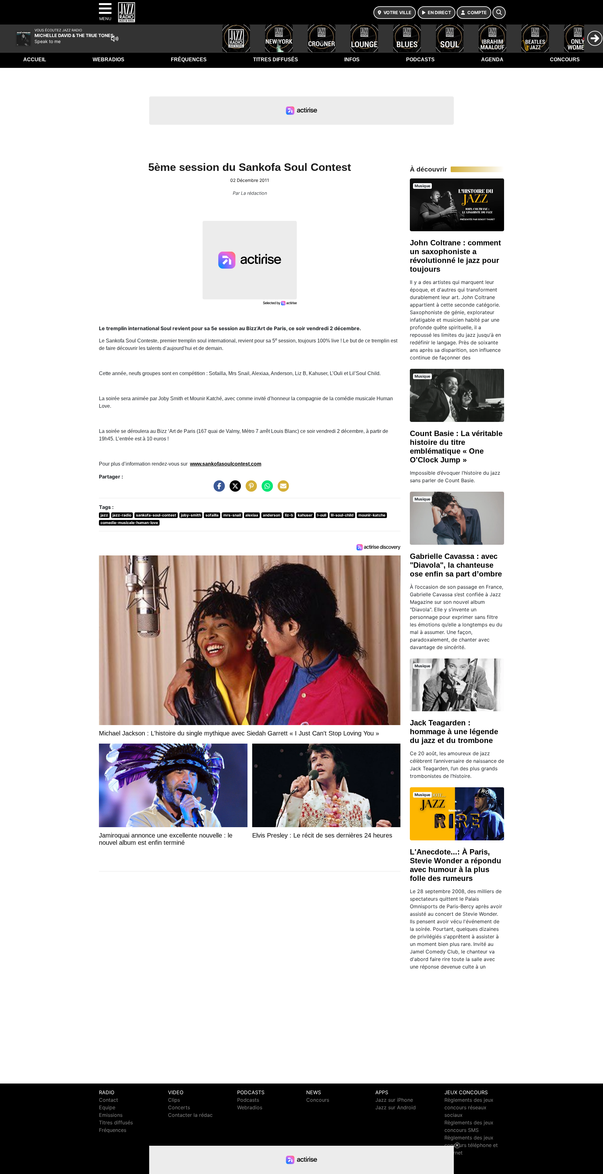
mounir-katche (371, 515)
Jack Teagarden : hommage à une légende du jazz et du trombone (454, 731)
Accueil (34, 59)
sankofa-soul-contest (156, 515)
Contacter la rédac (190, 1115)
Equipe (107, 1107)
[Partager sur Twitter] (233, 489)
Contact (108, 1100)
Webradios (108, 59)
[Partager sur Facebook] (217, 489)
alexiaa (251, 515)
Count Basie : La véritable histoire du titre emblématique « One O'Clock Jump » (456, 446)
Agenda (492, 59)
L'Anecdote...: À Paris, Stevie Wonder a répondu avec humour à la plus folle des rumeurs (455, 865)
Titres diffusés (275, 59)
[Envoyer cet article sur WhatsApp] (265, 489)
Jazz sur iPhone (394, 1100)
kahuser (305, 515)
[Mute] (114, 38)
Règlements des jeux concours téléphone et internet (471, 1145)
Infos (352, 59)
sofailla (212, 515)
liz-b (289, 515)
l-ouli (321, 515)
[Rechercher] (499, 12)
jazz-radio (121, 515)
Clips (174, 1100)
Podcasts (420, 59)
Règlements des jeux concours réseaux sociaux (468, 1107)
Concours (565, 59)
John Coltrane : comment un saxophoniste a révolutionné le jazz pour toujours (455, 255)
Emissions (110, 1115)
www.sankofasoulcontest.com (225, 464)
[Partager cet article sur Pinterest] (249, 489)
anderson (271, 515)
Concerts (179, 1107)
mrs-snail (232, 515)
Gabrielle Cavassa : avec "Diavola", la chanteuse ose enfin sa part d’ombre (456, 565)
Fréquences (189, 59)
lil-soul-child (342, 515)
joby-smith (191, 515)
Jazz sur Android (395, 1107)
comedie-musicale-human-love (129, 522)
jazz (104, 515)
